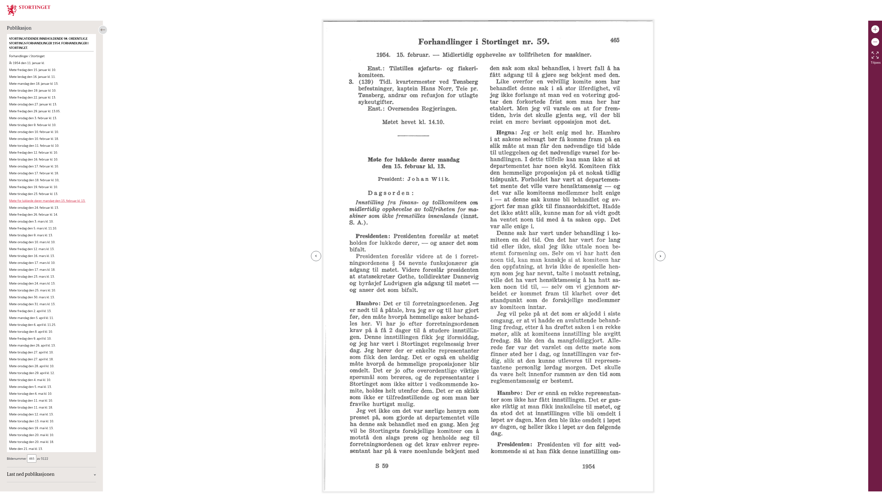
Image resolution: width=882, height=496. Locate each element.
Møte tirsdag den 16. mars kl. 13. (32, 256)
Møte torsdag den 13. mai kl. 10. (31, 421)
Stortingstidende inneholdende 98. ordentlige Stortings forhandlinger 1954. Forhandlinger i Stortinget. (48, 43)
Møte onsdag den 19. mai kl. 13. (31, 428)
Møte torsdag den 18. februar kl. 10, (34, 180)
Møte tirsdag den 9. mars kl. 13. (31, 235)
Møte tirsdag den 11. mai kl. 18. (31, 407)
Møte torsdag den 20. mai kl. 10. (31, 435)
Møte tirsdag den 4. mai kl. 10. (30, 380)
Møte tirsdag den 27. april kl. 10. (31, 352)
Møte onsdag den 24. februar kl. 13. (34, 207)
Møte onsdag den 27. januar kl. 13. (33, 104)
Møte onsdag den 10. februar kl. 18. (34, 138)
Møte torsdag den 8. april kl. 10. (31, 331)
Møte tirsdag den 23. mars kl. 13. (32, 276)
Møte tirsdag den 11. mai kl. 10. (31, 400)
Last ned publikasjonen (30, 474)
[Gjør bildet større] (875, 29)
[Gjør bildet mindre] (875, 42)
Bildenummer (16, 458)
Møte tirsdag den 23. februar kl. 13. (33, 194)
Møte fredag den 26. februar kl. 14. (33, 214)
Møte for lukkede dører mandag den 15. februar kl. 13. (47, 200)
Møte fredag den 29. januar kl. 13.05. (34, 111)
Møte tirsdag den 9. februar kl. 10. (32, 125)
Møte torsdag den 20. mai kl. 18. (31, 442)
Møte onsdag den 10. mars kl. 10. (32, 242)
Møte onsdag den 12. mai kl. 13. (31, 414)
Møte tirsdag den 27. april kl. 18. (31, 359)
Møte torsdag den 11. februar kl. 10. (34, 145)
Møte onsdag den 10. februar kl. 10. (34, 132)
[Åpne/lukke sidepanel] (102, 29)
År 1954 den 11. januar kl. (27, 63)
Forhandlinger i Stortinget (27, 56)
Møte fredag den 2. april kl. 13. (30, 311)
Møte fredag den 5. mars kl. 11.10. (33, 228)
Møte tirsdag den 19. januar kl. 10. (32, 90)
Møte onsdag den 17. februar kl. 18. (34, 173)
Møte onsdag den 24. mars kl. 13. (32, 283)
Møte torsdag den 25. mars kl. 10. (32, 290)
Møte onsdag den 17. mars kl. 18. (32, 269)
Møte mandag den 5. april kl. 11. (31, 318)
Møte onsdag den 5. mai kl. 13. (30, 386)
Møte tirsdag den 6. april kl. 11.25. (32, 324)
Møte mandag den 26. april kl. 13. (32, 345)
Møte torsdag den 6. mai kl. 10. (30, 393)
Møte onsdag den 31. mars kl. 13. (32, 304)
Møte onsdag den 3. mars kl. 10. (31, 221)
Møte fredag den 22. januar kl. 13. (32, 97)
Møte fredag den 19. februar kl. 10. (33, 187)
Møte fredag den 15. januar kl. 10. (32, 70)
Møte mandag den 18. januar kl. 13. (33, 83)
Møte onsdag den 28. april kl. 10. (31, 366)
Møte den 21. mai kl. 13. (26, 448)
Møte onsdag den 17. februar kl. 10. (34, 166)
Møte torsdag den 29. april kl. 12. (32, 373)
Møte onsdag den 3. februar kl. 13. (33, 118)
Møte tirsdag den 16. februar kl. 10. (33, 159)
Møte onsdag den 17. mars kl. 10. (32, 262)
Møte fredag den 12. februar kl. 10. (33, 152)
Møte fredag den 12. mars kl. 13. (31, 249)
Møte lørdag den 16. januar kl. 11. (32, 76)
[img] (29, 9)
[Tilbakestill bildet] (875, 55)
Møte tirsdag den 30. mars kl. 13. (32, 297)
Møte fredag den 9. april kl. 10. (30, 338)
